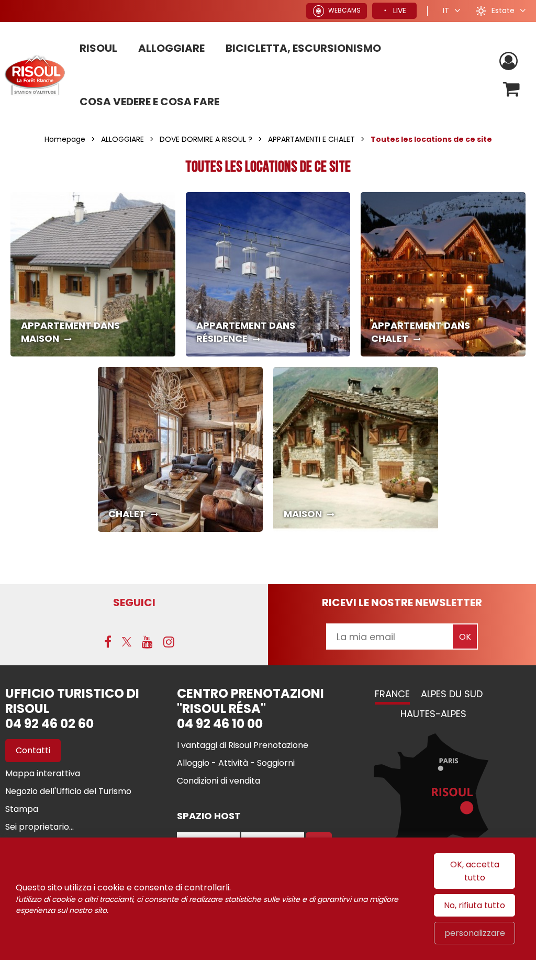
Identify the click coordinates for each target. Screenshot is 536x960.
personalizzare (474, 933)
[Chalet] (180, 449)
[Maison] (355, 449)
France (392, 693)
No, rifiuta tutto (474, 905)
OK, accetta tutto (474, 871)
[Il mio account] (509, 61)
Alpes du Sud (452, 693)
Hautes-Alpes (433, 713)
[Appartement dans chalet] (443, 274)
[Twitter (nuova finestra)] (126, 641)
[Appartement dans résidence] (268, 274)
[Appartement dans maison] (92, 274)
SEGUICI (134, 602)
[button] (511, 89)
